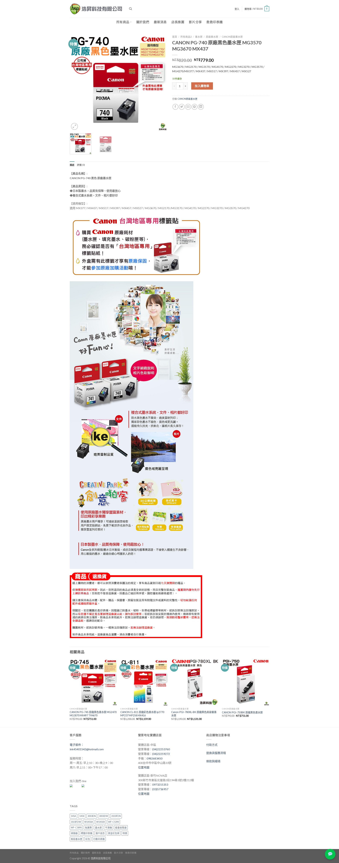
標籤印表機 (86, 833)
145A (73, 816)
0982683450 (154, 758)
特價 (125, 833)
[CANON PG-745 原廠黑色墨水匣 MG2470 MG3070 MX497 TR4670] (93, 682)
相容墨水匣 (76, 839)
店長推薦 (177, 22)
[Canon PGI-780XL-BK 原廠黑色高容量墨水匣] (195, 682)
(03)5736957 (160, 789)
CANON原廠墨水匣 (232, 36)
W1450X (100, 821)
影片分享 (195, 22)
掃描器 (74, 833)
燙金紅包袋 (113, 833)
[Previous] (76, 82)
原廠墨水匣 (212, 36)
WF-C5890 (76, 827)
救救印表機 (214, 22)
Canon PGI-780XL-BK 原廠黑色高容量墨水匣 (193, 714)
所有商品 (122, 22)
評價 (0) (81, 164)
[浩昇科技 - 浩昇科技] (97, 9)
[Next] (160, 82)
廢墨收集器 (121, 827)
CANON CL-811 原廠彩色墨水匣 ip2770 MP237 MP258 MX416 (142, 714)
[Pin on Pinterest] (194, 107)
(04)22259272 (161, 753)
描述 (72, 164)
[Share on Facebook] (175, 107)
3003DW (103, 816)
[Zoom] (74, 126)
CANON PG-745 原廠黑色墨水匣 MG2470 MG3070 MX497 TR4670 (93, 714)
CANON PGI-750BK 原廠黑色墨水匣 (242, 712)
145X (81, 816)
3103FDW (76, 821)
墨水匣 (199, 36)
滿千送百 (100, 833)
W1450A (88, 821)
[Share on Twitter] (182, 107)
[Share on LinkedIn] (201, 107)
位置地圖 (143, 767)
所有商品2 (186, 36)
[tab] (72, 164)
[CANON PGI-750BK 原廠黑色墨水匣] (245, 682)
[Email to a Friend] (188, 107)
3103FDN (116, 816)
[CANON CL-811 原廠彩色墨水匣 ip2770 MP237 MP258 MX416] (144, 682)
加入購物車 (202, 85)
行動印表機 (99, 839)
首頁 (174, 36)
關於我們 (142, 22)
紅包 (87, 839)
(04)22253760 (161, 749)
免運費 (88, 827)
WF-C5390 (113, 821)
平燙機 (108, 827)
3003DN (92, 816)
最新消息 (160, 22)
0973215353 (160, 784)
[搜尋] (130, 8)
